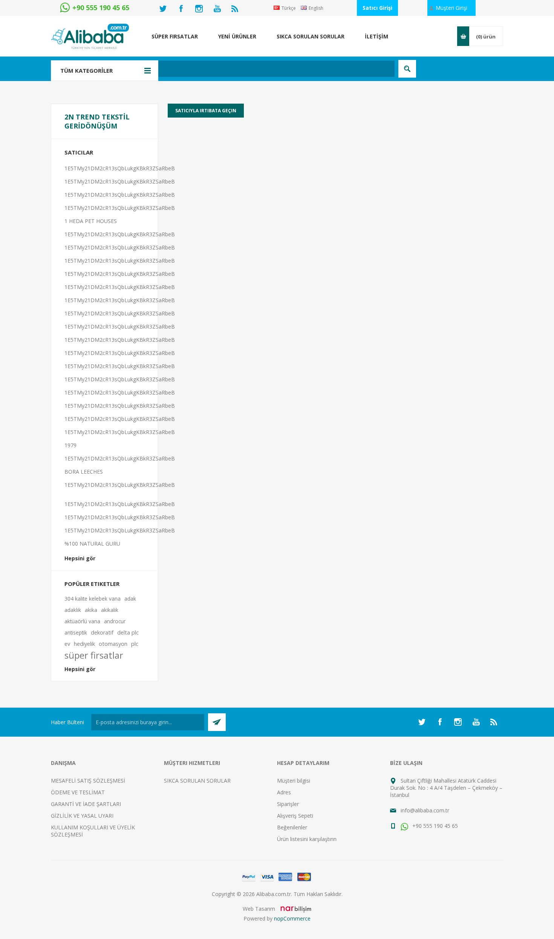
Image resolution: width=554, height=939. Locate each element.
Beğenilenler (292, 827)
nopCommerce (292, 918)
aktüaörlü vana (82, 621)
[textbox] (237, 69)
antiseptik (75, 632)
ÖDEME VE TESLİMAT (78, 792)
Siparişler (288, 803)
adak (130, 598)
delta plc (128, 632)
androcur (114, 621)
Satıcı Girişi (377, 7)
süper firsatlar (93, 655)
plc (134, 643)
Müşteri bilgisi (293, 780)
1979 (70, 445)
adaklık (72, 609)
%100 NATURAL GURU (92, 543)
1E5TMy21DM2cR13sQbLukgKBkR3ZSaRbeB (119, 168)
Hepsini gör (79, 558)
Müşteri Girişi (451, 7)
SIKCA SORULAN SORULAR (197, 780)
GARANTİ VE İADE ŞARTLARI (86, 803)
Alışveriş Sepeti (295, 815)
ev (67, 643)
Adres (284, 792)
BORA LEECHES (83, 471)
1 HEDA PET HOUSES (90, 221)
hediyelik (84, 643)
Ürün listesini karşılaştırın (307, 839)
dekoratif (102, 632)
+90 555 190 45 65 (434, 825)
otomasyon (113, 643)
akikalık (109, 609)
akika (91, 609)
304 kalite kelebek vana (92, 598)
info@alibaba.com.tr (425, 810)
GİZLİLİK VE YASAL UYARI (82, 815)
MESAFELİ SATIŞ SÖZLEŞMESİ (88, 780)
